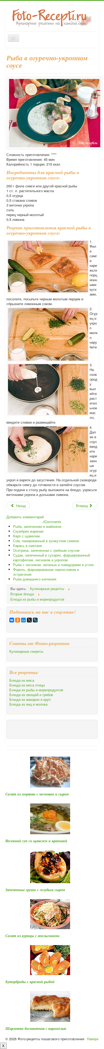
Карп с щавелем (26, 535)
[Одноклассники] (17, 620)
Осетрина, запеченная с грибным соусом (46, 550)
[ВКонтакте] (11, 620)
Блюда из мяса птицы (27, 685)
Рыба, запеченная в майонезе (37, 526)
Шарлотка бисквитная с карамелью (35, 1028)
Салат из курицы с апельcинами (32, 935)
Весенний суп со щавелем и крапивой (36, 841)
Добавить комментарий (25, 516)
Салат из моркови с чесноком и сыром (37, 794)
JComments (52, 521)
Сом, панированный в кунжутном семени (46, 540)
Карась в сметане (27, 545)
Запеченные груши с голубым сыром (35, 889)
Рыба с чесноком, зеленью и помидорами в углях (53, 564)
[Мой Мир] (23, 620)
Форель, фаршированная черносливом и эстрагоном (46, 572)
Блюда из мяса (21, 680)
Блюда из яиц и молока (28, 704)
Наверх (93, 1038)
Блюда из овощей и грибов (31, 694)
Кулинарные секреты (26, 651)
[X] (29, 620)
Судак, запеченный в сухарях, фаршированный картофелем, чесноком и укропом (51, 557)
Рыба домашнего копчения (34, 579)
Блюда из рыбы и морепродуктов (36, 690)
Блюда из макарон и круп (30, 699)
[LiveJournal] (35, 620)
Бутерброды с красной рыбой (29, 981)
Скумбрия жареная (28, 531)
